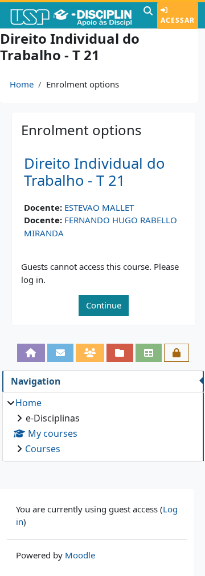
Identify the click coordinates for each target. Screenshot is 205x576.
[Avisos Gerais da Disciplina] (60, 353)
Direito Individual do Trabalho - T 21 (94, 172)
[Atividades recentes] (119, 353)
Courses (42, 449)
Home (22, 84)
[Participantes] (90, 353)
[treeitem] (103, 426)
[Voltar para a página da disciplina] (30, 353)
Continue (103, 305)
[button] (148, 15)
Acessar (178, 20)
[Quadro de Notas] (149, 353)
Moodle (80, 555)
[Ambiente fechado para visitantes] (176, 353)
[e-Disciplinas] (70, 15)
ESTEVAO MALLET (99, 207)
